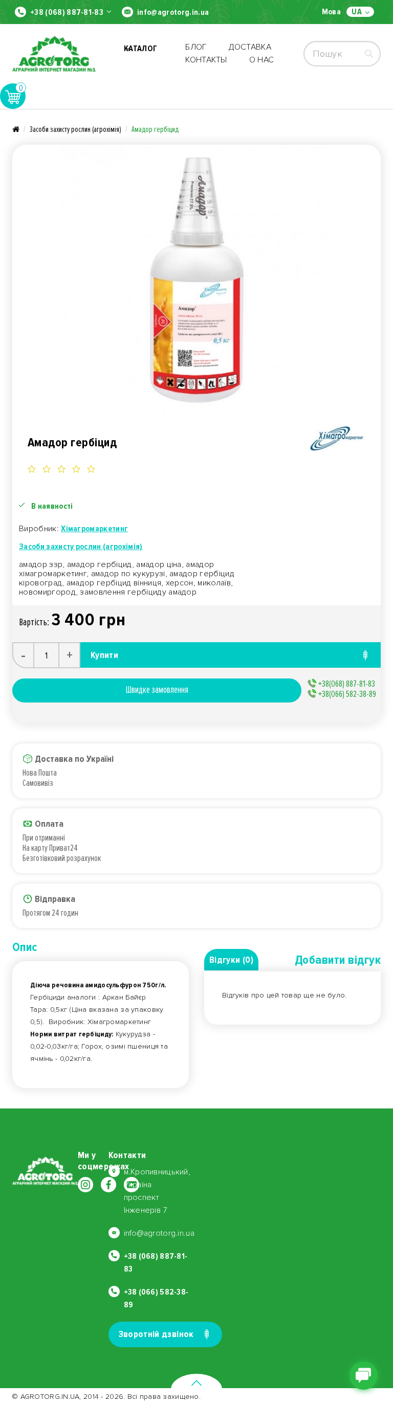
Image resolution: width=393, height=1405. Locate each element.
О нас (261, 60)
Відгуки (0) (231, 959)
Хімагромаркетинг (94, 529)
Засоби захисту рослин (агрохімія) (75, 129)
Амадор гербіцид (155, 129)
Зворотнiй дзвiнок (156, 1334)
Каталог (140, 53)
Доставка (250, 47)
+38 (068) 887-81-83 (66, 12)
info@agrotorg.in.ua (173, 12)
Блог (195, 47)
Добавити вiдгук (338, 960)
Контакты (206, 60)
